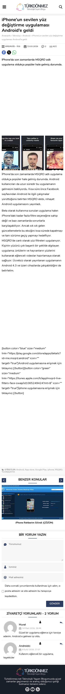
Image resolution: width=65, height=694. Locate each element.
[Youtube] (33, 689)
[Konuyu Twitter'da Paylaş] (9, 52)
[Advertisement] (32, 101)
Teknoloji (16, 36)
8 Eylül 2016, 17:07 (31, 650)
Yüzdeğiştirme (8, 472)
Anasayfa (6, 36)
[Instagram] (27, 689)
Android (26, 36)
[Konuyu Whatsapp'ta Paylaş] (14, 52)
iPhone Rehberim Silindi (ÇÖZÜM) (34, 523)
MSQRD (58, 470)
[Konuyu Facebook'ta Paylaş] (4, 52)
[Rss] (38, 689)
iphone (50, 470)
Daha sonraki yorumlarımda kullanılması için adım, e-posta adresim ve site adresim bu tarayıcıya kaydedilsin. (33, 591)
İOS (18, 46)
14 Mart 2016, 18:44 (31, 628)
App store (29, 470)
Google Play (40, 470)
